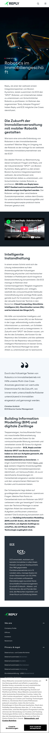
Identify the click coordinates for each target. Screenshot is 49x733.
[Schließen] (46, 680)
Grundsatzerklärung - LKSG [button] (19, 673)
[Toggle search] (38, 3)
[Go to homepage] (12, 3)
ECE (12, 544)
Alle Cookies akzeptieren (35, 727)
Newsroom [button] (8, 641)
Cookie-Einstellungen (12, 727)
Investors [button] (8, 636)
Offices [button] (7, 632)
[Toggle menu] (45, 3)
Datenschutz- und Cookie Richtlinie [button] (17, 652)
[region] (24, 705)
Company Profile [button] (10, 628)
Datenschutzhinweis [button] (16, 657)
